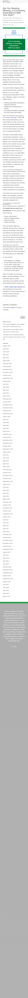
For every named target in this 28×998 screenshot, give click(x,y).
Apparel (4, 20)
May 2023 (6, 461)
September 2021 (8, 514)
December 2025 (7, 369)
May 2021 (6, 525)
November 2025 (7, 372)
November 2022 (7, 475)
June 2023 (6, 458)
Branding (9, 20)
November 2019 (7, 573)
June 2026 (6, 352)
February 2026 (7, 363)
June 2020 (6, 558)
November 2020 (7, 543)
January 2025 (7, 402)
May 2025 (6, 390)
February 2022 (7, 502)
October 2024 (7, 410)
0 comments (10, 24)
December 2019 (7, 570)
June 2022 (6, 490)
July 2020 (6, 555)
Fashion (14, 20)
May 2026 (6, 354)
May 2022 (6, 493)
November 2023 (7, 443)
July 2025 (6, 384)
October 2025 (7, 375)
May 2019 (6, 590)
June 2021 (6, 522)
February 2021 (7, 534)
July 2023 (6, 455)
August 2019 (6, 581)
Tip (9, 22)
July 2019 (6, 584)
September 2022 (8, 481)
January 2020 (7, 567)
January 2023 (7, 472)
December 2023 (7, 440)
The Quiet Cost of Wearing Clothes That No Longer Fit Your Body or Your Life (14, 337)
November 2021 (7, 508)
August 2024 (6, 416)
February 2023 (7, 469)
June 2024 (6, 422)
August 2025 (6, 381)
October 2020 (7, 546)
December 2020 (7, 540)
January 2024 (7, 437)
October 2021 (7, 511)
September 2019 (8, 578)
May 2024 (6, 425)
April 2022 (6, 496)
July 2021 (6, 520)
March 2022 (6, 499)
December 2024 (7, 405)
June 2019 (6, 587)
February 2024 (7, 434)
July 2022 (6, 487)
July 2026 (6, 349)
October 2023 (7, 446)
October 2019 (7, 575)
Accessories (19, 18)
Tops (12, 22)
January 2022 (7, 505)
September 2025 (8, 378)
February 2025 (7, 399)
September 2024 (8, 413)
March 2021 (6, 531)
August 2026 (6, 346)
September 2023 (8, 449)
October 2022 (7, 478)
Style (17, 20)
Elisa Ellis (6, 18)
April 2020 (6, 564)
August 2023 (6, 452)
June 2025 (6, 387)
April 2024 (6, 428)
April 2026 (6, 357)
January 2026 (7, 366)
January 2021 (7, 537)
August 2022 (6, 484)
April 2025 (6, 393)
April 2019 (6, 593)
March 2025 (6, 396)
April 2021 (6, 528)
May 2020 (6, 561)
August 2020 (6, 552)
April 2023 (6, 464)
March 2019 (6, 596)
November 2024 (7, 408)
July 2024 (6, 419)
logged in (13, 307)
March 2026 (6, 360)
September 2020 (8, 549)
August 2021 (6, 517)
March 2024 (6, 431)
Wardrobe (16, 22)
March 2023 (6, 466)
